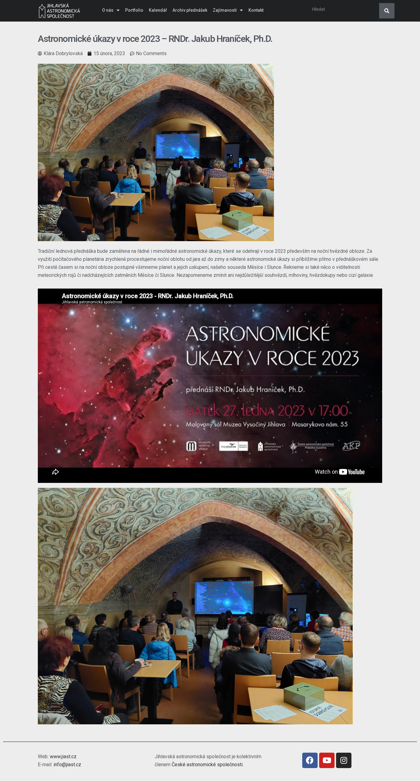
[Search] (386, 10)
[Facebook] (310, 760)
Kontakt (255, 10)
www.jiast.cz (63, 756)
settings (266, 774)
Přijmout (308, 771)
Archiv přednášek (189, 10)
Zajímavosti (225, 10)
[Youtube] (327, 760)
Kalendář (158, 10)
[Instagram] (343, 760)
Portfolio (134, 10)
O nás (107, 10)
